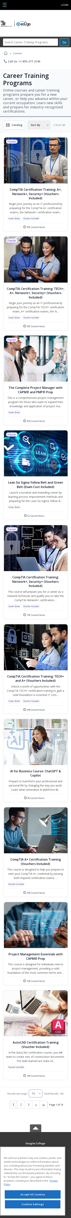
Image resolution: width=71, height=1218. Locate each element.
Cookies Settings (33, 1204)
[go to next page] (36, 1104)
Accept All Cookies (32, 1194)
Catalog (17, 125)
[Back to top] (35, 1146)
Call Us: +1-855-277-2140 (21, 61)
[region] (32, 1181)
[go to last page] (44, 1104)
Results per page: (17, 1093)
